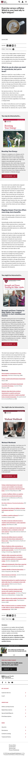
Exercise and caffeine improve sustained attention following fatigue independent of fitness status (12, 538)
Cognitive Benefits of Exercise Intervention (12, 569)
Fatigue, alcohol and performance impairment (13, 378)
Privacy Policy (12, 745)
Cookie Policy (12, 746)
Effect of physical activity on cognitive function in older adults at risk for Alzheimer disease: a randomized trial (14, 607)
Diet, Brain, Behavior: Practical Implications (12, 503)
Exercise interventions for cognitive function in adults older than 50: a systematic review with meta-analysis (14, 582)
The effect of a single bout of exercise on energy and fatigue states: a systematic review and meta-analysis (14, 529)
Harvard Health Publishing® (14, 753)
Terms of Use (12, 748)
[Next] (26, 655)
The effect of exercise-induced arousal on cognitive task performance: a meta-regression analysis (13, 522)
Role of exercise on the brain (9, 574)
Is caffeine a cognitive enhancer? (10, 515)
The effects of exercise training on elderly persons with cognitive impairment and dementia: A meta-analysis (12, 591)
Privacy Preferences (14, 749)
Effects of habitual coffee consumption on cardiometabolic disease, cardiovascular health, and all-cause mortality (14, 548)
